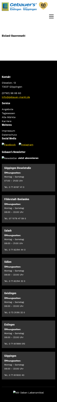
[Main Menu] (51, 16)
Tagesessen (8, 113)
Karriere (6, 121)
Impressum (8, 130)
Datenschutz (9, 134)
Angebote (7, 109)
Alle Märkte (9, 117)
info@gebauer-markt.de (16, 97)
